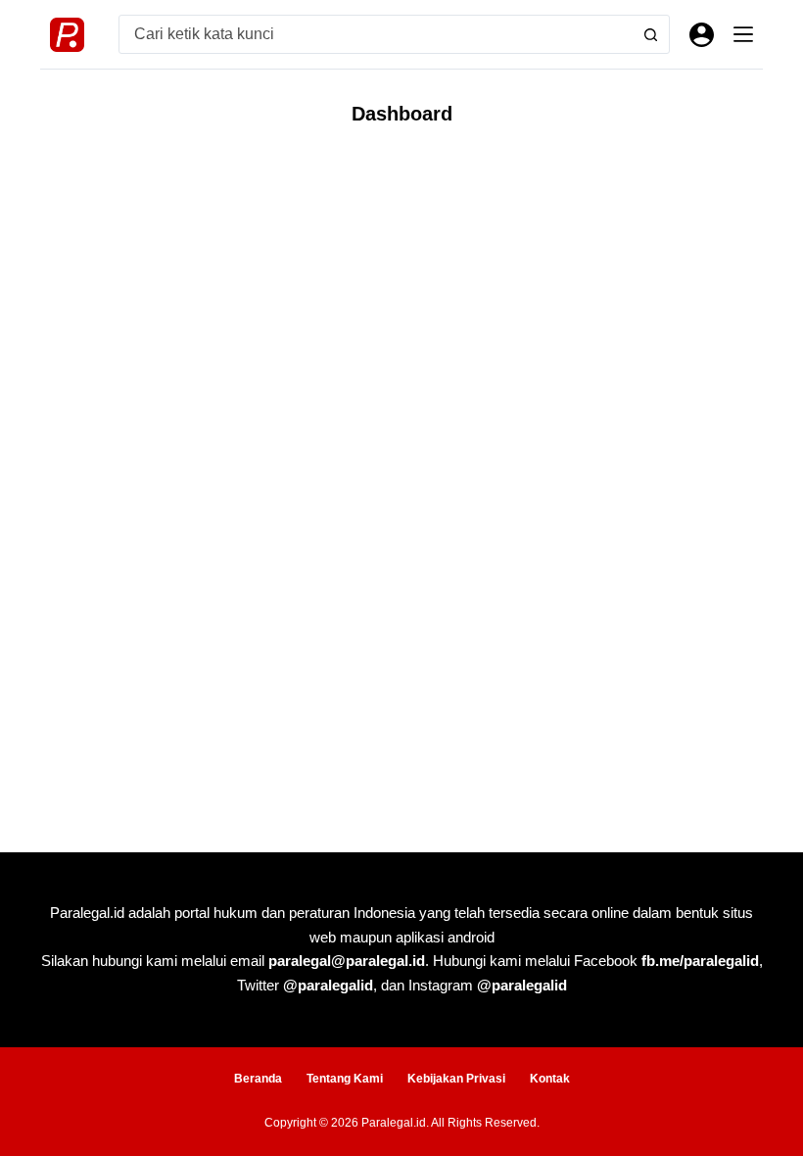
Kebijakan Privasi (456, 1078)
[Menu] (743, 34)
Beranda (258, 1078)
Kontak (550, 1078)
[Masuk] (701, 35)
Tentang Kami (345, 1078)
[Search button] (650, 34)
